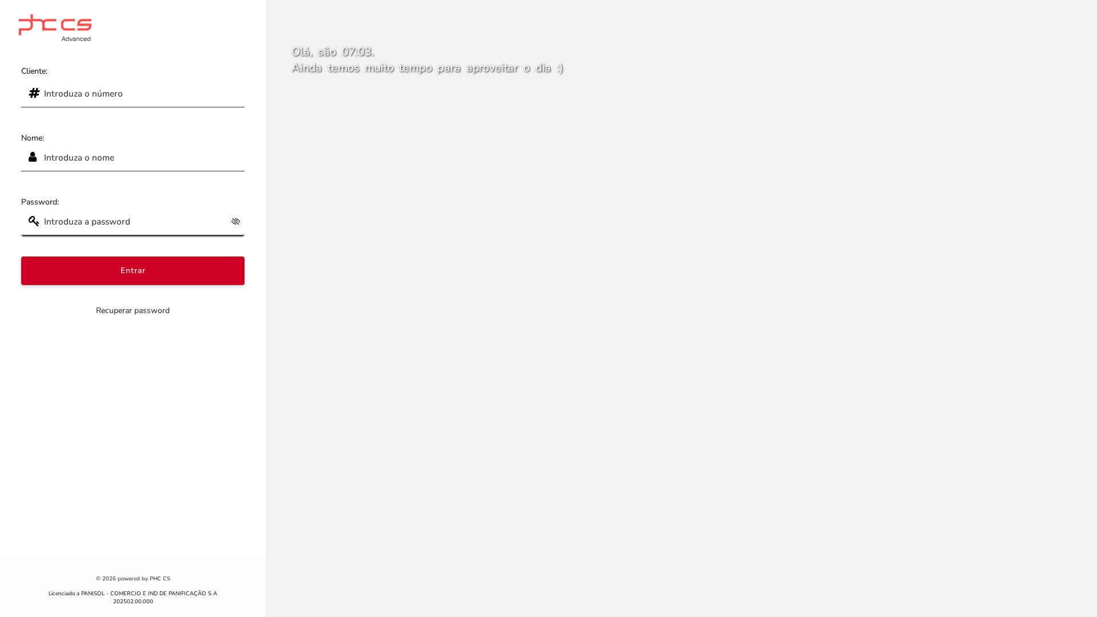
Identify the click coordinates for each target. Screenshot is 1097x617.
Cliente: (34, 71)
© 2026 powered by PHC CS (133, 578)
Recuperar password (133, 310)
